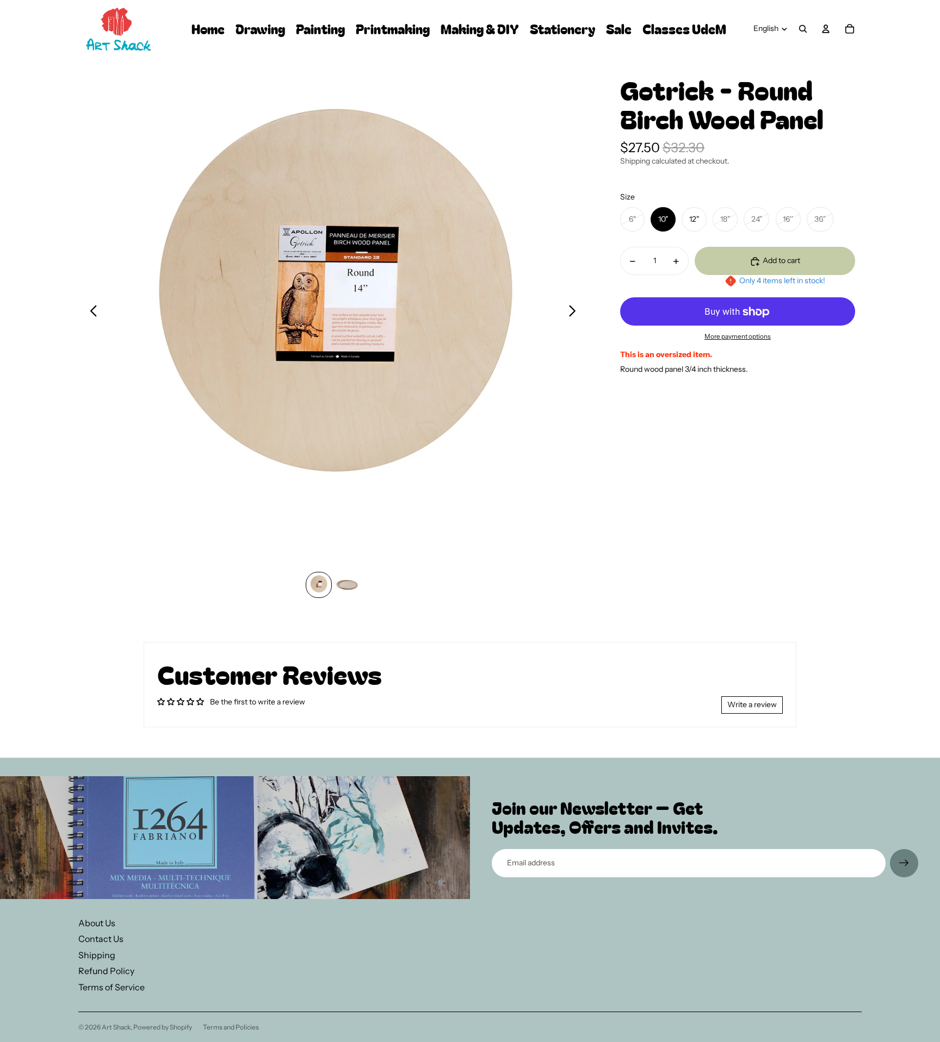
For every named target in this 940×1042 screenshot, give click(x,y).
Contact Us (100, 938)
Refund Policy (106, 970)
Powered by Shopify (162, 1027)
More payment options (737, 336)
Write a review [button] (752, 704)
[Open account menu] (826, 29)
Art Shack (116, 1027)
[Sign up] (904, 863)
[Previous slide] (90, 312)
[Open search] (803, 29)
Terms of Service (111, 987)
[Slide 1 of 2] (319, 585)
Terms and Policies (231, 1027)
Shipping (96, 955)
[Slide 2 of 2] (347, 585)
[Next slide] (575, 312)
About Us (96, 923)
